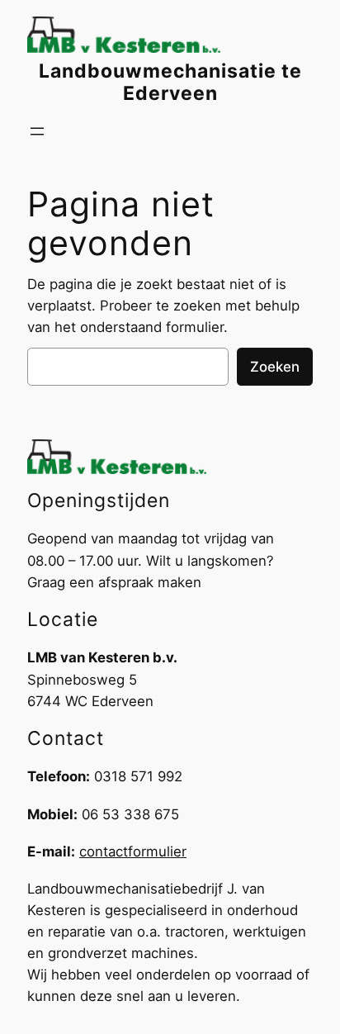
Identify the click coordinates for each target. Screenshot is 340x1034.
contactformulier (133, 851)
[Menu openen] (37, 131)
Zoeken (275, 366)
